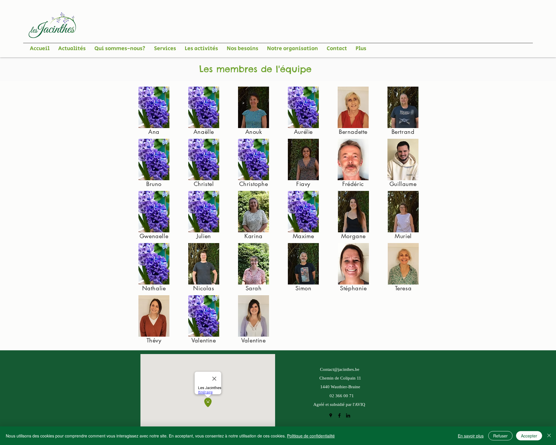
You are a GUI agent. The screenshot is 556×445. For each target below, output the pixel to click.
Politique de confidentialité (311, 436)
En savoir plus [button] (471, 436)
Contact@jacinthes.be (339, 370)
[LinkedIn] (348, 415)
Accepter (529, 436)
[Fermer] (549, 435)
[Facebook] (339, 415)
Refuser (500, 436)
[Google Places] (331, 415)
